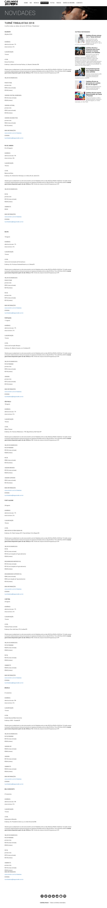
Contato (79, 3)
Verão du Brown (68, 3)
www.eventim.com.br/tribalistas (13, 133)
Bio (31, 3)
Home (26, 3)
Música (36, 3)
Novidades (44, 3)
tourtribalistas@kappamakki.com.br (14, 138)
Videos (58, 3)
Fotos (52, 3)
